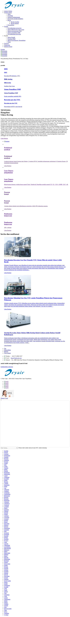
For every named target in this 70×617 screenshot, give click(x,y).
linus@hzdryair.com (16, 358)
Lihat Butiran (4, 138)
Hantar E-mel (4, 398)
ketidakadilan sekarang (7, 366)
